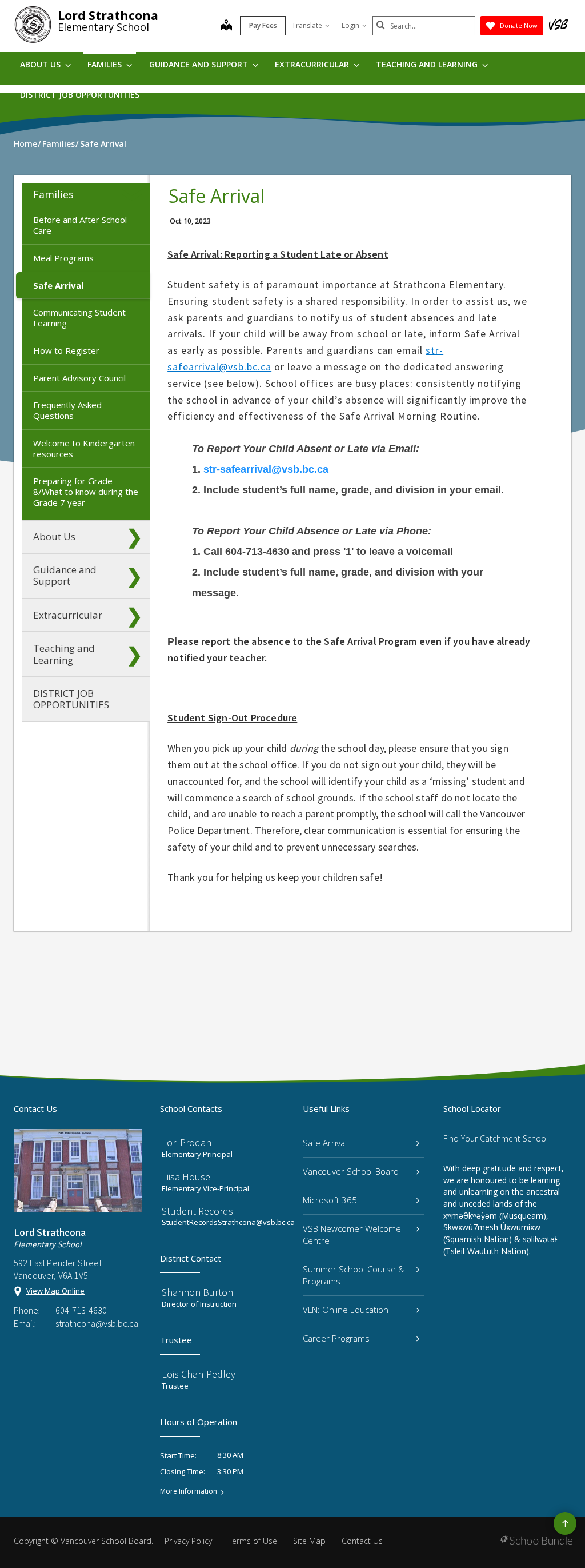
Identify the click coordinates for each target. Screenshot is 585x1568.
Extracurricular (313, 64)
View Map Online (55, 1291)
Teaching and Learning (428, 64)
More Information (188, 1491)
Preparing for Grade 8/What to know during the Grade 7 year (85, 491)
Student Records (197, 1211)
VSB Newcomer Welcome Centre (352, 1234)
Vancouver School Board (351, 1171)
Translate (307, 25)
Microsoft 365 (330, 1200)
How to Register (66, 350)
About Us (41, 64)
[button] (134, 195)
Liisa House (186, 1176)
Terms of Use (252, 1540)
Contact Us (362, 1540)
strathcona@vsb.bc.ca (96, 1323)
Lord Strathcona (108, 15)
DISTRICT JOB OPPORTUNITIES (79, 94)
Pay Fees (263, 25)
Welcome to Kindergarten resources (84, 448)
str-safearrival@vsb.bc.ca (265, 469)
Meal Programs (63, 258)
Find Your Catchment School (495, 1138)
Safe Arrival (58, 285)
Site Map (309, 1540)
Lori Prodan (186, 1142)
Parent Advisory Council (79, 378)
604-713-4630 (81, 1310)
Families (105, 64)
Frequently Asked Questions (67, 410)
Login (350, 25)
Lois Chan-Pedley (198, 1374)
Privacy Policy (188, 1540)
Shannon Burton (197, 1292)
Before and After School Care (80, 225)
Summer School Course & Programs (353, 1275)
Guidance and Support (199, 64)
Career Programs (336, 1338)
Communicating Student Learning (79, 317)
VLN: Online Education (345, 1309)
